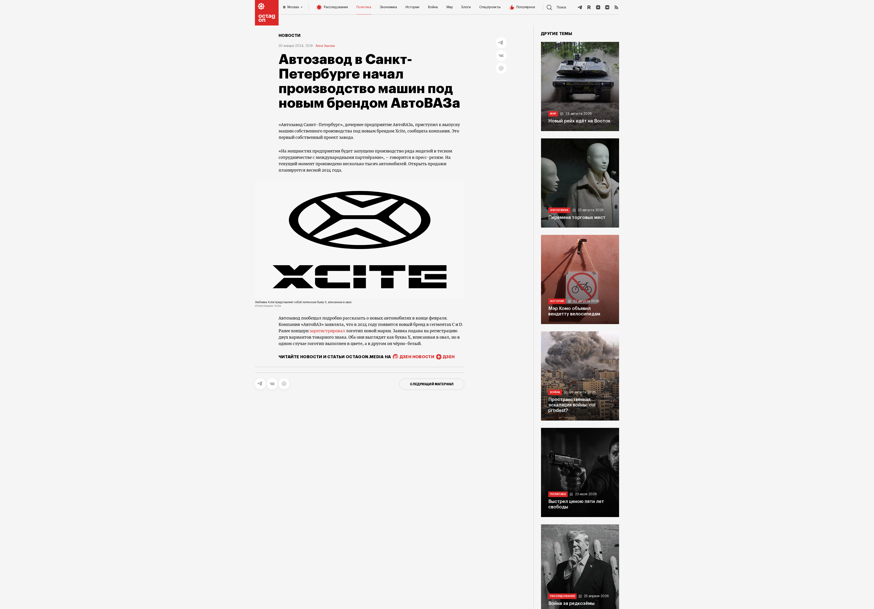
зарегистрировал (327, 330)
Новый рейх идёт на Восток (579, 121)
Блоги (466, 7)
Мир (449, 7)
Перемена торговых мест (576, 217)
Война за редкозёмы (571, 603)
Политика (363, 7)
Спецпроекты (490, 7)
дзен (449, 357)
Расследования (336, 7)
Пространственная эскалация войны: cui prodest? (571, 405)
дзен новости (417, 357)
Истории (412, 7)
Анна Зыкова (325, 46)
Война (433, 7)
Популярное (525, 7)
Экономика (388, 7)
